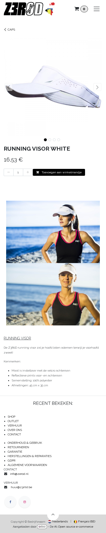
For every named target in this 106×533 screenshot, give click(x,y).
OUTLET (13, 421)
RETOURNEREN (18, 447)
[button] (9, 87)
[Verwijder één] (9, 172)
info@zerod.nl (19, 474)
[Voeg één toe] (28, 172)
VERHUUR (15, 425)
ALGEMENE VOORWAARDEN (27, 465)
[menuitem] (58, 521)
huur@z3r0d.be (21, 487)
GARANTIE (15, 451)
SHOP (11, 416)
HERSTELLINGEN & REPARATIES (30, 456)
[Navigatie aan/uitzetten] (96, 9)
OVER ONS (15, 430)
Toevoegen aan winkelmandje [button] (61, 172)
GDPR (12, 460)
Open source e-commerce (75, 526)
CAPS (11, 29)
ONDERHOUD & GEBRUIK (26, 442)
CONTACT (14, 434)
